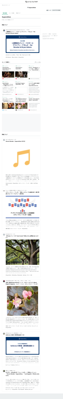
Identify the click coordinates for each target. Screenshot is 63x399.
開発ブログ (56, 35)
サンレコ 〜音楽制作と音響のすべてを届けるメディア (15, 190)
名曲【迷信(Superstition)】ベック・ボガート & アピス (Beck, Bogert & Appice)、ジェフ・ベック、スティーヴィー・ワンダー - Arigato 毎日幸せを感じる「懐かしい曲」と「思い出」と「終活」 (21, 100)
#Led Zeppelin (21, 389)
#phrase (24, 275)
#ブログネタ (8, 387)
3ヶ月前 (14, 139)
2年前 (25, 190)
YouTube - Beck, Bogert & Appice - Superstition (34, 99)
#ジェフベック (35, 325)
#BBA (7, 184)
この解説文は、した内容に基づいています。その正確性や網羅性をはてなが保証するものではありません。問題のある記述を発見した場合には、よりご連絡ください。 (8, 20)
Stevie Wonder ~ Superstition (19, 68)
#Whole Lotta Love (28, 389)
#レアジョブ (8, 364)
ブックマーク (5, 66)
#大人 (24, 387)
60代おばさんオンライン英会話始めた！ (12, 333)
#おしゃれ (20, 387)
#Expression (19, 275)
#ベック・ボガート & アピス (25, 325)
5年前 (21, 333)
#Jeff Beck (35, 183)
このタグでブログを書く (56, 10)
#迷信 (31, 183)
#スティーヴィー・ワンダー (24, 183)
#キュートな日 (14, 387)
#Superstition (21, 57)
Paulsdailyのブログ (9, 234)
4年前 (29, 280)
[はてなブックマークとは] (9, 62)
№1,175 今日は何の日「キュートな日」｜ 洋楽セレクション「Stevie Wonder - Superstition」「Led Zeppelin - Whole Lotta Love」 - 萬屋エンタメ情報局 (34, 69)
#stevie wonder (9, 183)
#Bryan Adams (15, 57)
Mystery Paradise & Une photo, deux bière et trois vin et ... (15, 29)
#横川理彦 (8, 228)
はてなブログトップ (46, 36)
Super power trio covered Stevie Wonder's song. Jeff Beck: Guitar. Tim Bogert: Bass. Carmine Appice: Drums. (34, 105)
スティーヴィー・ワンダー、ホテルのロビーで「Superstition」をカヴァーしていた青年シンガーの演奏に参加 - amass (8, 100)
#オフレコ (17, 364)
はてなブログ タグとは (46, 35)
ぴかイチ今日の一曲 (9, 139)
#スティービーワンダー (30, 387)
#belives (13, 364)
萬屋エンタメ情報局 (9, 370)
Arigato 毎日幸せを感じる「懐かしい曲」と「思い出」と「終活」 (17, 280)
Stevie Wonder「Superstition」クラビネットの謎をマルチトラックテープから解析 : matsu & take (8, 84)
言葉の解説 (5, 13)
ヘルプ (52, 35)
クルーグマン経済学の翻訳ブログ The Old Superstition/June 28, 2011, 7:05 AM (34, 84)
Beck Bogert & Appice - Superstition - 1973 (20, 84)
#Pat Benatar (8, 57)
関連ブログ (18, 13)
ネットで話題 (11, 13)
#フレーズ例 (29, 275)
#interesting (14, 275)
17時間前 (27, 29)
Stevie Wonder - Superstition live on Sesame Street (7, 68)
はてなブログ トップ (6, 5)
